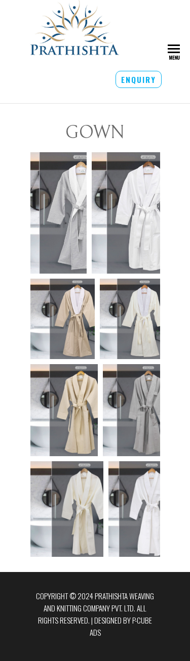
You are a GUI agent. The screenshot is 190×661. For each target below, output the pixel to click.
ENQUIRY (138, 79)
